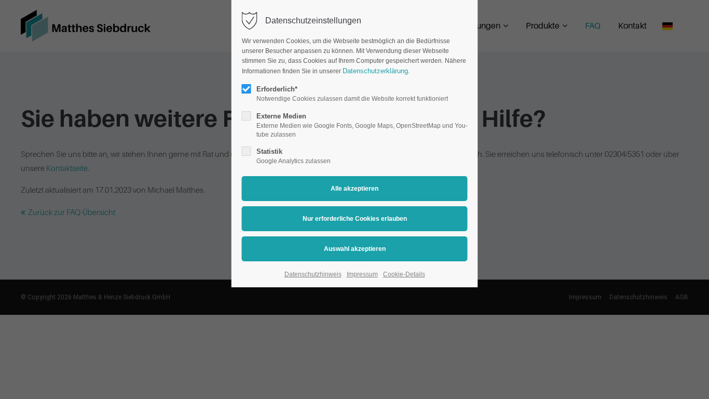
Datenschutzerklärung (375, 71)
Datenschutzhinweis (313, 274)
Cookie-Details (404, 274)
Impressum (362, 274)
